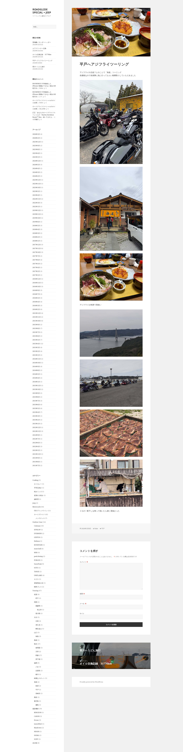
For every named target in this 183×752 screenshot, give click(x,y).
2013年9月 (36, 393)
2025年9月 (36, 146)
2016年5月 (36, 298)
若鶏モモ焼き (38, 495)
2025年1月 (36, 157)
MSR (35, 552)
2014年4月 (36, 378)
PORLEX (37, 560)
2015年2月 (36, 351)
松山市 (39, 610)
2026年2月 (36, 138)
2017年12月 (37, 245)
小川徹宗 (36, 119)
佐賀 (35, 594)
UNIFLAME (38, 575)
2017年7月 (36, 256)
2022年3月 (36, 203)
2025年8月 (36, 149)
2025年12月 (37, 142)
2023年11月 (37, 184)
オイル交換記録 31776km (42, 54)
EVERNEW (38, 533)
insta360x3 (38, 724)
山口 (35, 632)
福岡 (35, 663)
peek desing (38, 556)
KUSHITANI (38, 545)
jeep (34, 503)
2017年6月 (36, 260)
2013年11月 (37, 385)
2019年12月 (37, 210)
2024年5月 (36, 165)
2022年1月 (36, 206)
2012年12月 (37, 427)
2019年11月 (37, 214)
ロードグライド (39, 514)
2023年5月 (36, 191)
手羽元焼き (38, 488)
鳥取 (35, 697)
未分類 (35, 743)
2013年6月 (36, 405)
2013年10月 (37, 389)
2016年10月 (37, 286)
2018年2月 (36, 237)
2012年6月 (36, 443)
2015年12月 (37, 313)
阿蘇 (37, 655)
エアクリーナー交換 (39, 48)
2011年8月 (36, 462)
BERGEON (37, 712)
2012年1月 (36, 450)
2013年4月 (36, 412)
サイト (82, 613)
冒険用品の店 (38, 583)
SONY (36, 739)
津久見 (38, 625)
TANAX (36, 572)
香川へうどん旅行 (39, 67)
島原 (37, 686)
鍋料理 (36, 499)
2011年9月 (36, 458)
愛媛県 (38, 606)
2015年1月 (36, 355)
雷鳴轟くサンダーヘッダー (42, 42)
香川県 (38, 613)
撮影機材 (36, 709)
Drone (36, 720)
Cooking (35, 480)
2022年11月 (37, 199)
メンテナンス (40, 518)
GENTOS (37, 537)
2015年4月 (36, 344)
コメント (84, 562)
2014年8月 (36, 370)
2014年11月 (37, 359)
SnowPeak (38, 564)
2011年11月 (37, 454)
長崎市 (38, 693)
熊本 (35, 644)
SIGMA (36, 735)
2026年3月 (36, 134)
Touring (35, 591)
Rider (96, 528)
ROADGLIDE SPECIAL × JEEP (42, 11)
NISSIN (36, 731)
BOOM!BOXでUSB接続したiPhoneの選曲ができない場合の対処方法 (44, 86)
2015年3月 (36, 347)
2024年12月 (37, 161)
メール (83, 604)
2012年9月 (36, 435)
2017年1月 (36, 275)
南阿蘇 (38, 648)
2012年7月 (36, 439)
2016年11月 (37, 283)
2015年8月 (36, 328)
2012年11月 (37, 431)
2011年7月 (36, 465)
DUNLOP (37, 530)
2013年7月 (36, 401)
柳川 (37, 674)
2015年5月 (36, 340)
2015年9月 (36, 325)
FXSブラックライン (40, 511)
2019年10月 (37, 218)
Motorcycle (37, 507)
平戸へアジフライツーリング (42, 61)
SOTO (36, 568)
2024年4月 (36, 168)
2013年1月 (36, 424)
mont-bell (37, 549)
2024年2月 (36, 176)
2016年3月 (36, 305)
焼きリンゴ (38, 492)
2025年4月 (36, 153)
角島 (37, 636)
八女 (37, 667)
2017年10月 (37, 252)
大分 (35, 617)
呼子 (37, 598)
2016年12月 (37, 279)
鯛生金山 (39, 629)
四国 (35, 602)
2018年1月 (36, 241)
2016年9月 (36, 290)
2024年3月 (36, 172)
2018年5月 (36, 226)
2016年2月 (36, 309)
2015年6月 (36, 336)
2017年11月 (37, 248)
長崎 (35, 682)
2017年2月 (36, 271)
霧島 (37, 705)
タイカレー (38, 484)
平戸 (37, 690)
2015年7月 (36, 332)
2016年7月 (36, 294)
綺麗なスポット (39, 678)
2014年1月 (36, 382)
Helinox (37, 541)
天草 (37, 652)
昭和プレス (38, 587)
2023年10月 (37, 187)
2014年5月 (36, 374)
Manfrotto (37, 728)
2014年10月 (37, 363)
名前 (82, 594)
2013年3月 (36, 416)
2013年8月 (36, 397)
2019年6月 (36, 222)
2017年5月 (36, 264)
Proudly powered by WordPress (91, 682)
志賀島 (38, 671)
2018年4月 (36, 229)
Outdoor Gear (38, 522)
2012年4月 (36, 446)
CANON (36, 716)
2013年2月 (36, 420)
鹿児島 (36, 701)
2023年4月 (36, 195)
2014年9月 (36, 366)
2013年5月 (36, 408)
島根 (35, 640)
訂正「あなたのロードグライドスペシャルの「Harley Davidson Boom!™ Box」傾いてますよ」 (44, 114)
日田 (37, 621)
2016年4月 (36, 302)
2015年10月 (37, 321)
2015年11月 (37, 317)
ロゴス (36, 579)
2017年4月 (36, 267)
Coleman (37, 526)
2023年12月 (37, 180)
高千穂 (38, 659)
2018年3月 (36, 233)
